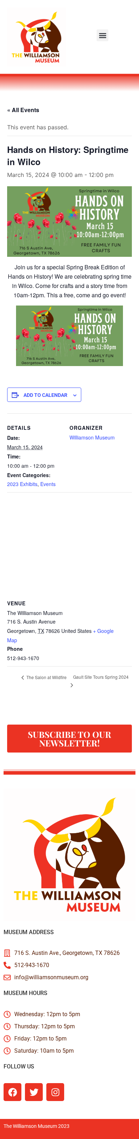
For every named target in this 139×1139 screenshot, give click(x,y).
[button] (102, 35)
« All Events (23, 110)
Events (48, 483)
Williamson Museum (92, 437)
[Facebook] (12, 1092)
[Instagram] (55, 1092)
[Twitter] (34, 1092)
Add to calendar (45, 395)
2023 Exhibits (22, 483)
